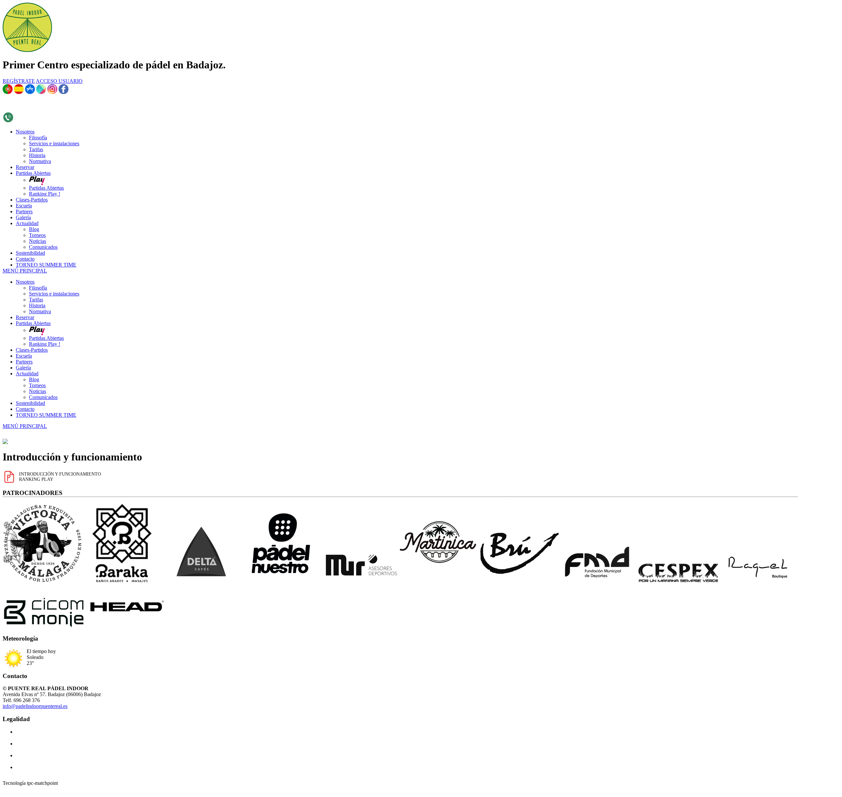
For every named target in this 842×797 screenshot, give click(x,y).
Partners (24, 361)
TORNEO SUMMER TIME (46, 415)
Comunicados (43, 397)
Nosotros (25, 282)
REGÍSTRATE (19, 81)
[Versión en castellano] (19, 92)
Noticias (37, 391)
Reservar (25, 317)
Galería (23, 367)
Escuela (24, 356)
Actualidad (27, 373)
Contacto (25, 409)
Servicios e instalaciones (54, 293)
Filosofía (38, 288)
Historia (37, 305)
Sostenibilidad (30, 403)
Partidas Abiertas (33, 323)
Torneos (37, 385)
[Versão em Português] (7, 92)
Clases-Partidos (32, 350)
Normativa (40, 311)
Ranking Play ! (44, 344)
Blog (34, 379)
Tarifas (36, 299)
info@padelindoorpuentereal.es (35, 706)
